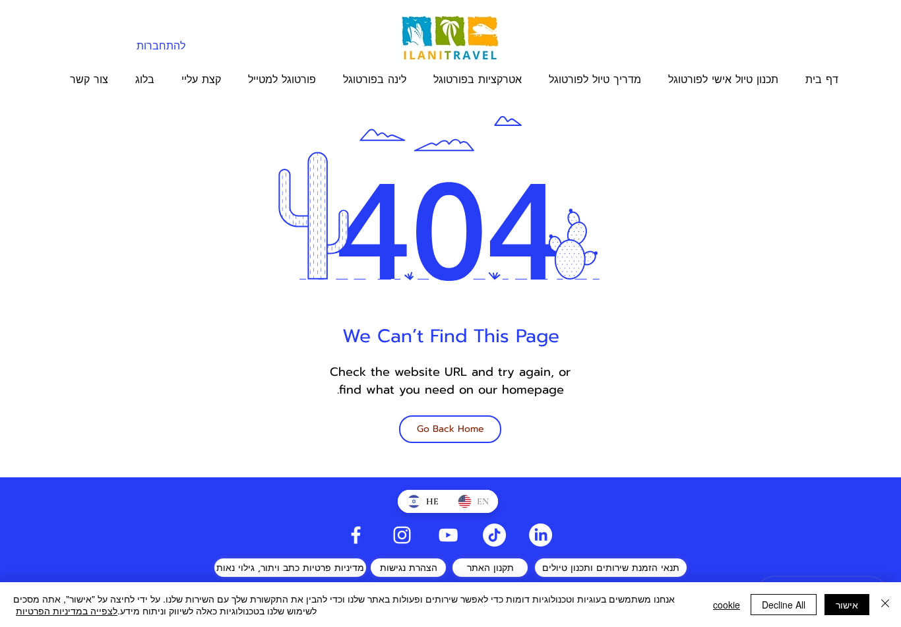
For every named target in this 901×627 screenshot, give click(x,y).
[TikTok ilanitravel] (494, 535)
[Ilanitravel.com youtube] (448, 535)
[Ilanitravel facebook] (355, 535)
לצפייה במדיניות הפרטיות (66, 610)
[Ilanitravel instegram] (402, 535)
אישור (847, 604)
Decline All (783, 604)
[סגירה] (885, 604)
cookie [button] (726, 604)
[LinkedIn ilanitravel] (540, 535)
